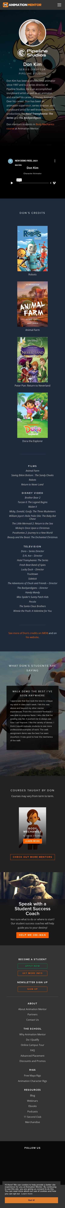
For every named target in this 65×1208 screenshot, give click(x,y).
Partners (32, 1014)
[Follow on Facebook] (17, 1158)
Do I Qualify (32, 1039)
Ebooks (32, 1106)
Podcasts (32, 1111)
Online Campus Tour (32, 1045)
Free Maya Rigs (32, 1075)
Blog (32, 1095)
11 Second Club (32, 1116)
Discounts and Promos (33, 1061)
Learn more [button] (26, 1193)
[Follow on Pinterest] (39, 1172)
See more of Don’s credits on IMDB (28, 633)
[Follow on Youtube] (25, 1172)
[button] (27, 760)
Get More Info (33, 973)
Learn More (32, 841)
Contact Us (32, 1019)
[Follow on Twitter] (32, 1158)
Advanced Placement (32, 1055)
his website (32, 637)
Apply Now (32, 966)
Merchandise (32, 1122)
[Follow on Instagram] (46, 1158)
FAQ (32, 1050)
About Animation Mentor (32, 1009)
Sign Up (32, 989)
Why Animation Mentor (32, 1034)
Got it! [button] (31, 1200)
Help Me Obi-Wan (32, 935)
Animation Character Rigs (32, 1081)
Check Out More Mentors (32, 857)
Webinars (32, 1100)
